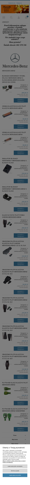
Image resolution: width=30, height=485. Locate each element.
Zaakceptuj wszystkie (15, 475)
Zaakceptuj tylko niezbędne (15, 466)
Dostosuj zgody (15, 470)
